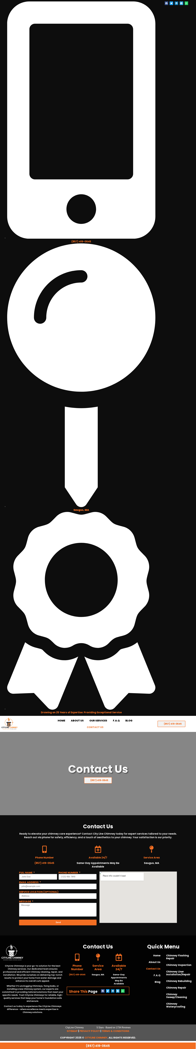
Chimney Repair (176, 987)
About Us (77, 720)
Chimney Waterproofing (175, 1005)
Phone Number (69, 873)
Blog (128, 720)
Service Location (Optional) (38, 892)
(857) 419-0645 (81, 241)
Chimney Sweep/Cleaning (176, 996)
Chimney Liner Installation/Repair (178, 973)
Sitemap (72, 1031)
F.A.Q (116, 720)
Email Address (29, 882)
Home (61, 720)
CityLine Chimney (96, 1037)
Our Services (98, 720)
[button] (166, 3)
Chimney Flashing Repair (177, 957)
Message (25, 901)
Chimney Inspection (178, 965)
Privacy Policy (89, 1031)
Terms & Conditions (115, 1031)
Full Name (26, 873)
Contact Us (95, 727)
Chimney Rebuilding (179, 981)
